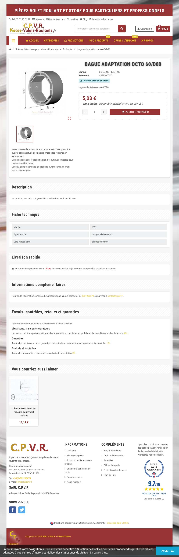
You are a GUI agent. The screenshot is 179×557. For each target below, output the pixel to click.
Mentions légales (75, 455)
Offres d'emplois (112, 465)
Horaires (72, 19)
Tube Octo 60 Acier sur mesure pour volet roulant (23, 412)
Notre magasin (74, 482)
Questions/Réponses (101, 19)
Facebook (12, 509)
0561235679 (88, 296)
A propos (39, 19)
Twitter (21, 509)
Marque (82, 72)
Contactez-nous (57, 19)
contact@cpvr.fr (115, 296)
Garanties (108, 460)
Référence (84, 75)
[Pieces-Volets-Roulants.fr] (33, 28)
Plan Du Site (110, 475)
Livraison (71, 450)
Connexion (144, 28)
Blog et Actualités (112, 450)
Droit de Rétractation (114, 455)
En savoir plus (98, 552)
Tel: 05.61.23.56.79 (19, 19)
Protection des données (115, 470)
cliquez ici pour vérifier (117, 523)
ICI (125, 333)
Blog (83, 19)
